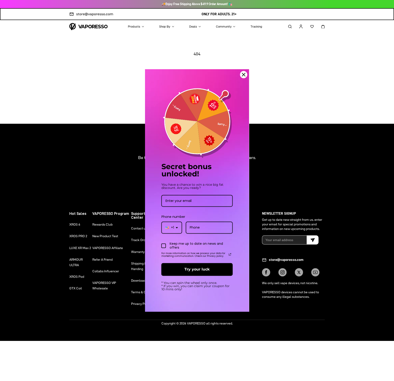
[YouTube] (315, 272)
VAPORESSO (196, 323)
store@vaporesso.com (94, 14)
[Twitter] (299, 272)
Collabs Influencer (105, 271)
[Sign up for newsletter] (313, 240)
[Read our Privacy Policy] (230, 254)
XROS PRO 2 (78, 236)
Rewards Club (102, 224)
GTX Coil (75, 288)
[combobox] (171, 228)
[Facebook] (266, 272)
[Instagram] (282, 272)
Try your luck (197, 269)
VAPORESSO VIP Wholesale (104, 285)
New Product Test (105, 236)
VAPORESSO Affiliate (107, 248)
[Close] (243, 74)
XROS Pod (76, 276)
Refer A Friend (102, 259)
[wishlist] (308, 26)
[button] (285, 26)
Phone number (173, 217)
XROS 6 (74, 224)
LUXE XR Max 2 (80, 248)
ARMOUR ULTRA (76, 262)
